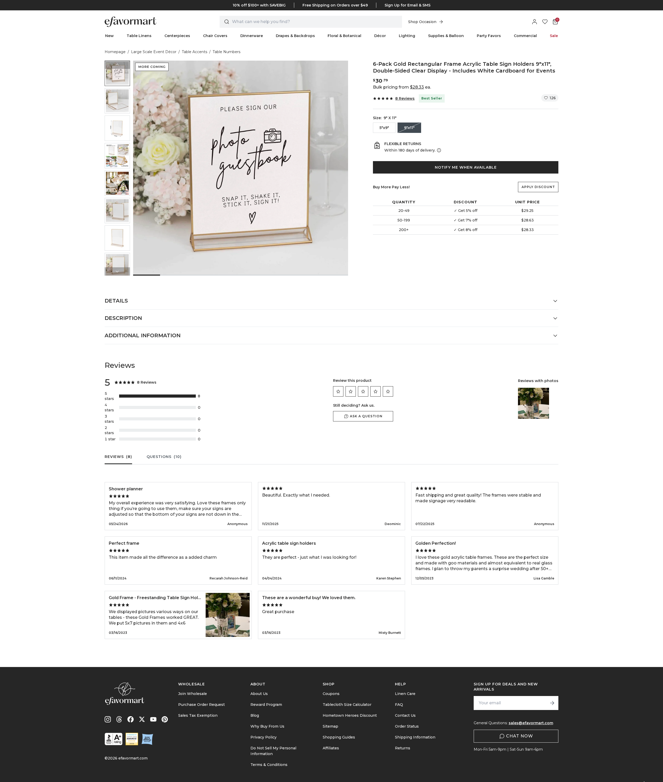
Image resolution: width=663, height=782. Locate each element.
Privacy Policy (263, 737)
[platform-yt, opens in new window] (153, 719)
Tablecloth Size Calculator (347, 704)
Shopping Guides (339, 737)
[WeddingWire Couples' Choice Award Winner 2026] (132, 739)
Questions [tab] (164, 456)
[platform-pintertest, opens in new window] (165, 719)
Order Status (407, 726)
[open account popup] (534, 22)
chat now (519, 736)
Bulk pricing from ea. (402, 87)
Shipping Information (415, 737)
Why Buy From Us (267, 726)
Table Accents (194, 51)
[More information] (438, 150)
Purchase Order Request (201, 704)
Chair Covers (215, 35)
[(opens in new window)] (113, 739)
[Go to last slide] (117, 65)
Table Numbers (226, 51)
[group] (117, 73)
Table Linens (139, 35)
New (109, 35)
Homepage (115, 51)
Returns (402, 748)
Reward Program (266, 704)
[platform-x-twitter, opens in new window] (142, 719)
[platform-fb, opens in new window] (130, 719)
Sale (554, 35)
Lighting (407, 35)
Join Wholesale (192, 693)
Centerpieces (177, 35)
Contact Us (405, 715)
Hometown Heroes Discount (350, 715)
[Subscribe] (552, 703)
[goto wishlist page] (545, 22)
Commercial (525, 35)
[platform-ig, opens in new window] (108, 719)
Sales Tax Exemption (198, 715)
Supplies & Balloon (446, 35)
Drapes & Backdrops (295, 35)
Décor (380, 35)
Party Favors (489, 35)
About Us (259, 693)
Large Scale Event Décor (153, 51)
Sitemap (330, 726)
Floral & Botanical (344, 35)
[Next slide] (117, 271)
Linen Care (405, 693)
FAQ (399, 704)
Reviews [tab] (118, 456)
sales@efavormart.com (531, 723)
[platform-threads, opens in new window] (119, 719)
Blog (254, 715)
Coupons (331, 693)
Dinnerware (251, 35)
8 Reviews (405, 98)
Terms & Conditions (268, 764)
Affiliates (331, 748)
